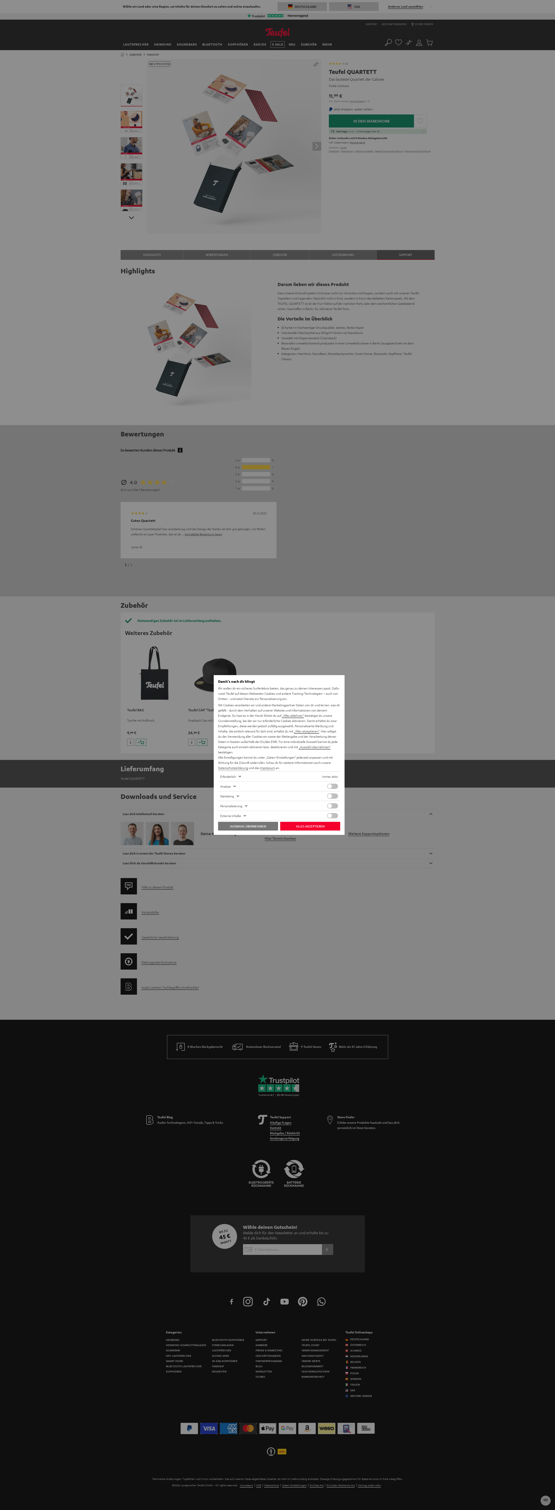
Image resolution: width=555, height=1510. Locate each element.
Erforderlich (228, 776)
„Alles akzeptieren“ (306, 731)
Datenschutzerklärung (233, 768)
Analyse (225, 786)
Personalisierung (231, 806)
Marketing (227, 796)
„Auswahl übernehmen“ (315, 747)
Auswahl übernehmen (248, 826)
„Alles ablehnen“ (293, 715)
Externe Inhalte (230, 816)
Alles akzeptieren (310, 826)
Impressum (267, 768)
